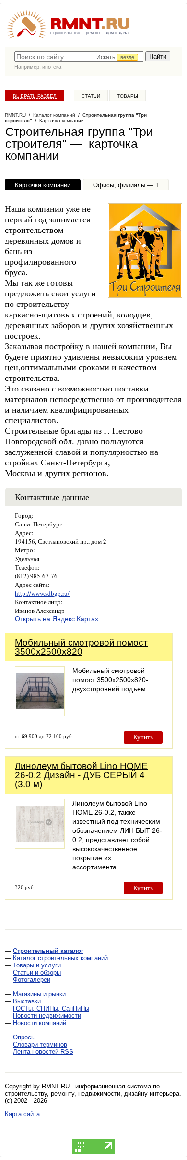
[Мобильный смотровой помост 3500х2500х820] (39, 713)
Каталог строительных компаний (60, 958)
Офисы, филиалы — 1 (126, 185)
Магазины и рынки (39, 994)
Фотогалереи (31, 979)
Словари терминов (40, 1044)
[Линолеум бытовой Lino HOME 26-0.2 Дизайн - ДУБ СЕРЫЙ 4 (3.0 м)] (39, 846)
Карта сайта (22, 1114)
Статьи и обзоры (37, 972)
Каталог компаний (54, 115)
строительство (65, 32)
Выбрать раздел (35, 95)
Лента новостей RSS (43, 1051)
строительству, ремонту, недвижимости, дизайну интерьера (92, 1093)
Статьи (91, 95)
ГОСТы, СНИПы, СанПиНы (51, 1008)
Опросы (24, 1037)
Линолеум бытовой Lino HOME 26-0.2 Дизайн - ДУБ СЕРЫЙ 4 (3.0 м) (81, 775)
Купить (143, 737)
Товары (127, 95)
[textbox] (78, 56)
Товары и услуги (37, 965)
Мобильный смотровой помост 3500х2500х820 (81, 647)
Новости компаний (39, 1022)
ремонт (93, 32)
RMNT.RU (15, 115)
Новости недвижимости (47, 1015)
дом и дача (117, 32)
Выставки (27, 1001)
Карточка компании (42, 185)
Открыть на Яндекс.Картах (56, 619)
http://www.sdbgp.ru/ (42, 593)
